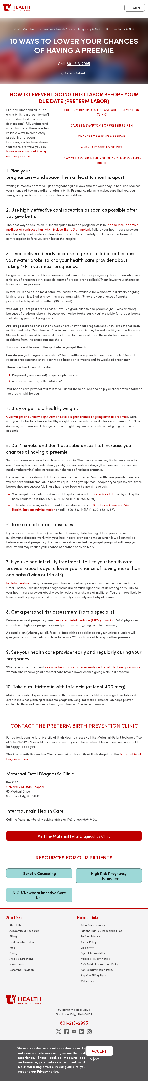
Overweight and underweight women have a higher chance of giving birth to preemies (67, 417)
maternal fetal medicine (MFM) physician (85, 620)
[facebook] (66, 1031)
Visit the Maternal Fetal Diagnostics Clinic (74, 836)
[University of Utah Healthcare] (74, 999)
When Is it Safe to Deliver (102, 147)
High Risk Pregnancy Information (109, 876)
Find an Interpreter (21, 942)
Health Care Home (26, 29)
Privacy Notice (47, 1071)
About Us (15, 925)
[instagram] (89, 1031)
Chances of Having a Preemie (101, 136)
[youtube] (74, 1031)
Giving (13, 953)
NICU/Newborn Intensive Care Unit (39, 895)
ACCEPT (99, 1051)
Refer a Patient (75, 73)
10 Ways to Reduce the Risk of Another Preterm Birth (102, 160)
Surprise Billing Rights (94, 975)
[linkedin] (81, 1031)
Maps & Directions (21, 958)
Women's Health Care (58, 29)
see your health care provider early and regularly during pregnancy (92, 667)
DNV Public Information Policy (99, 964)
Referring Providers (21, 970)
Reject (94, 1058)
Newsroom (16, 964)
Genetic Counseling (39, 873)
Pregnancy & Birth (89, 29)
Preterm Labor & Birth (120, 29)
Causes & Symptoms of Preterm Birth (102, 125)
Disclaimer (87, 947)
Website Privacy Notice (95, 958)
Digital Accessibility (92, 953)
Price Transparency (92, 925)
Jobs (12, 947)
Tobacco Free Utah (102, 494)
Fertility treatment (19, 583)
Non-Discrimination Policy (96, 970)
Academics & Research (24, 931)
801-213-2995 (78, 63)
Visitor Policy (88, 942)
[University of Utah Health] (16, 7)
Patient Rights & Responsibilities (101, 931)
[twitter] (58, 1031)
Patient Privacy (90, 936)
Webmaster (88, 981)
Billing (13, 936)
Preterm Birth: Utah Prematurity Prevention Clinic (101, 112)
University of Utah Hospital (25, 787)
